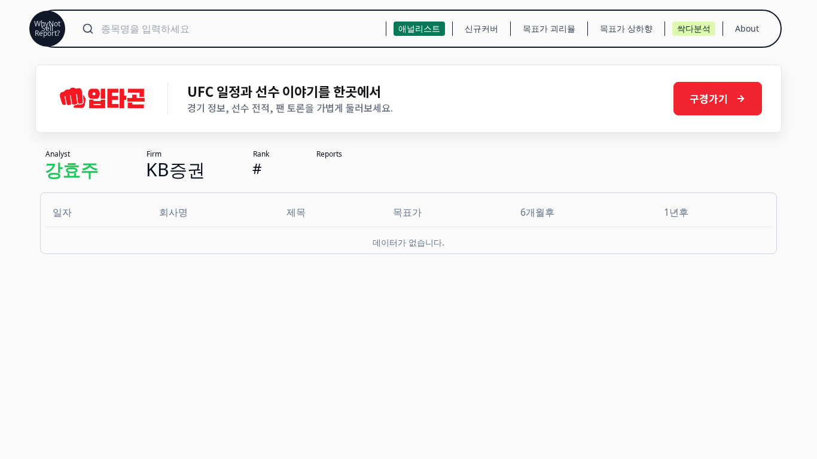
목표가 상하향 (626, 28)
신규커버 (481, 28)
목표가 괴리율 (549, 28)
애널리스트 (419, 28)
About (747, 28)
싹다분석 (694, 28)
